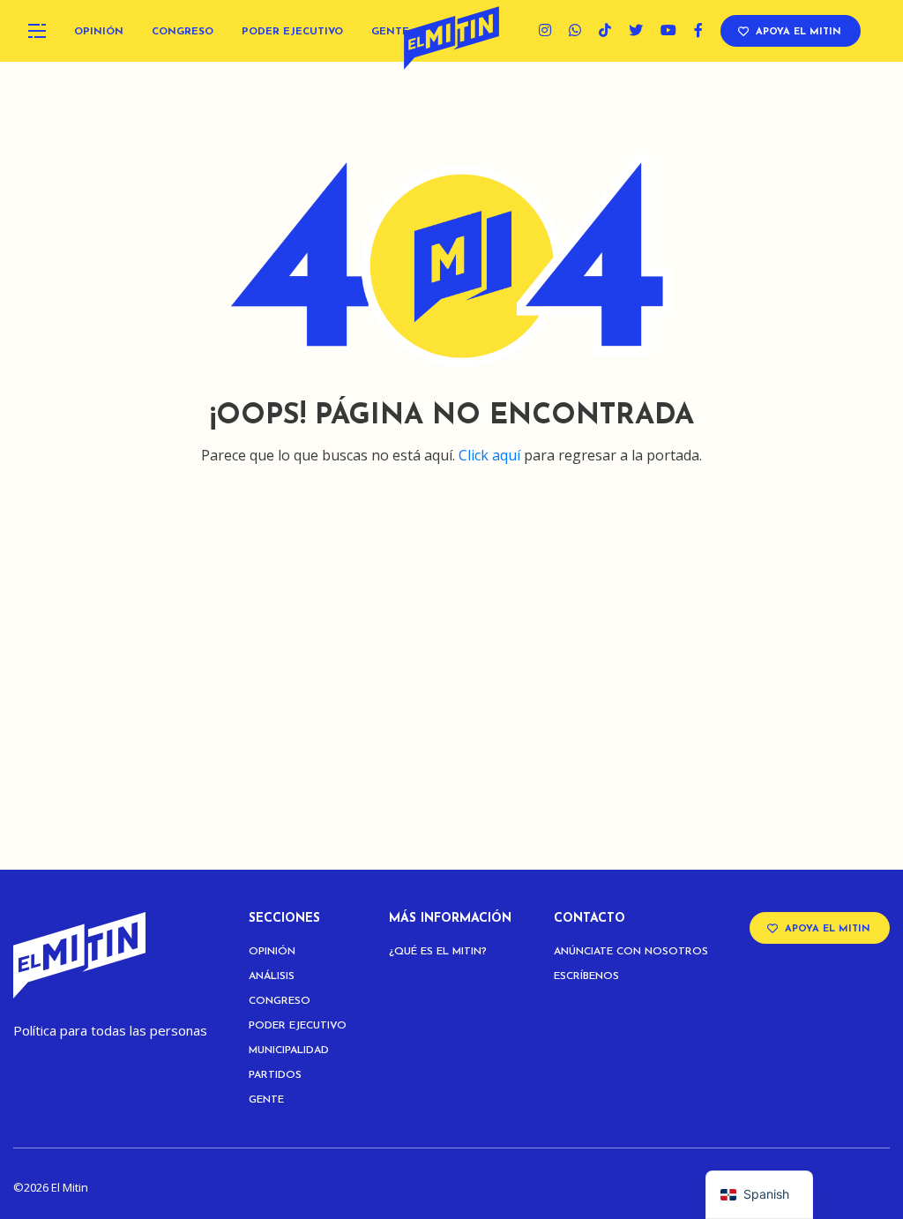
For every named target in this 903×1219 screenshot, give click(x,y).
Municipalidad (289, 1050)
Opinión (98, 31)
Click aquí (489, 455)
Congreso (182, 31)
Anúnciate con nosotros (631, 951)
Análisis (272, 976)
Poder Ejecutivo (292, 31)
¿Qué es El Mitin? (438, 951)
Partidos (275, 1075)
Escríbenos (586, 976)
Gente (390, 31)
